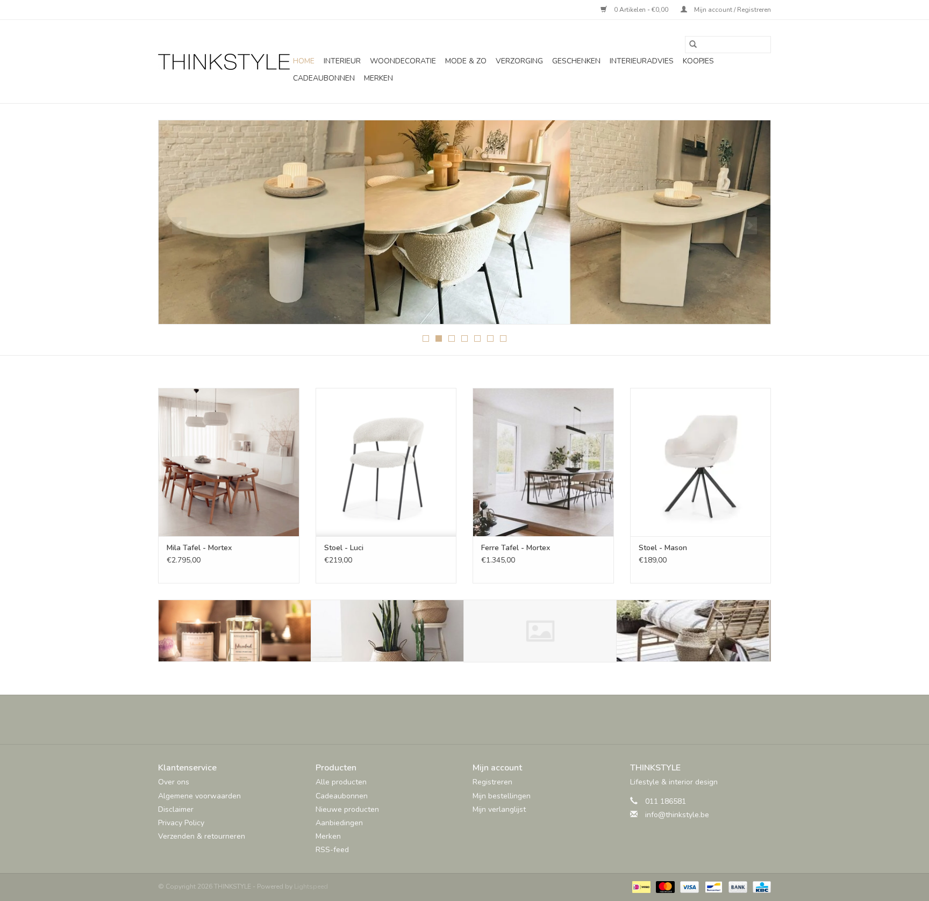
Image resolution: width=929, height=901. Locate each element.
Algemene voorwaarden (199, 796)
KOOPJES (698, 61)
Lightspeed (311, 886)
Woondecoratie (403, 61)
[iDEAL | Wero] (640, 886)
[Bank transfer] (737, 886)
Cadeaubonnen (324, 78)
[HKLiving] (387, 631)
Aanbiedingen (339, 823)
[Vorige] (179, 225)
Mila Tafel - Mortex (199, 548)
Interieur (342, 61)
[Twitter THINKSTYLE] (454, 719)
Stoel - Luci (343, 548)
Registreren (492, 782)
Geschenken (576, 61)
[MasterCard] (664, 886)
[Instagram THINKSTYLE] (493, 719)
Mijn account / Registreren (731, 9)
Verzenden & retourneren (201, 836)
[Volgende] (749, 225)
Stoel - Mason (663, 548)
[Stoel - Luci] (386, 462)
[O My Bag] (693, 631)
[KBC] (760, 886)
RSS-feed (332, 850)
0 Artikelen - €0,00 (641, 9)
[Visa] (688, 886)
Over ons (173, 782)
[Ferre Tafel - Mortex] (543, 462)
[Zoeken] (693, 44)
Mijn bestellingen (502, 796)
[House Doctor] (540, 631)
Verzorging (519, 61)
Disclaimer (176, 809)
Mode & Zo (466, 61)
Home (304, 61)
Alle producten (341, 782)
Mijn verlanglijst (499, 809)
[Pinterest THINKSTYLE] (474, 719)
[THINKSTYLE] (224, 62)
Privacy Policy (181, 823)
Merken (378, 78)
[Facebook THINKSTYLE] (435, 719)
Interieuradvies (642, 61)
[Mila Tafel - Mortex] (228, 462)
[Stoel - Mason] (700, 462)
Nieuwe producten (347, 809)
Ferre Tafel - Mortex (515, 548)
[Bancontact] (712, 886)
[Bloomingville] (235, 631)
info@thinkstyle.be (677, 815)
